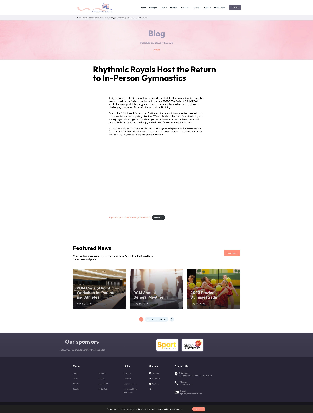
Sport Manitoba (130, 384)
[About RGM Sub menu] (224, 7)
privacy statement (156, 409)
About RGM (219, 7)
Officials (196, 7)
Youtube (155, 384)
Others (156, 49)
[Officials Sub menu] (200, 7)
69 (161, 319)
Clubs (163, 7)
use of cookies (176, 409)
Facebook (155, 373)
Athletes (173, 7)
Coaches (184, 7)
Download (158, 217)
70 (165, 319)
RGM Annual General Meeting (148, 294)
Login (235, 7)
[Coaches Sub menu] (189, 7)
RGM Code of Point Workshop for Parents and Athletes (96, 292)
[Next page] (172, 319)
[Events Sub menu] (210, 7)
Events (206, 7)
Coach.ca (127, 378)
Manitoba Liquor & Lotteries (130, 391)
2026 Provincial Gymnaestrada (204, 294)
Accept (199, 409)
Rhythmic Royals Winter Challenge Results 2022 (130, 217)
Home (143, 7)
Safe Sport (153, 7)
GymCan (127, 373)
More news (232, 253)
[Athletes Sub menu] (177, 7)
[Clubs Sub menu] (166, 7)
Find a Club (102, 389)
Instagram (156, 378)
